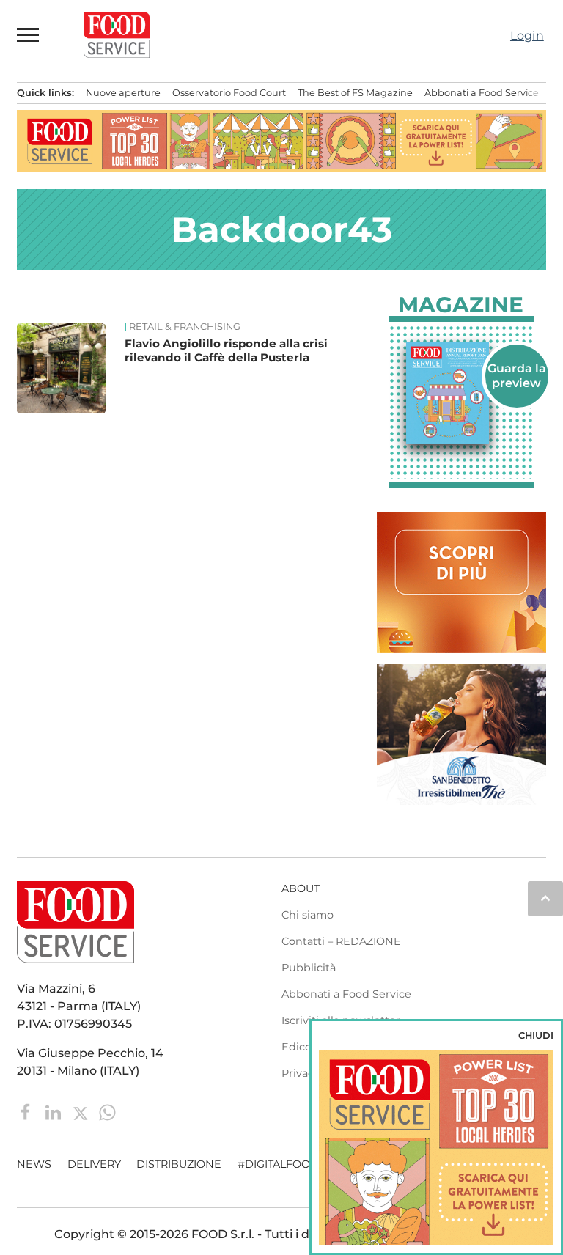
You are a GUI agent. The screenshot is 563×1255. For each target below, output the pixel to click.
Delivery (94, 1164)
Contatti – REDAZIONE (341, 941)
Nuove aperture (123, 92)
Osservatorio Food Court (229, 92)
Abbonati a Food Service (481, 92)
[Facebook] (27, 1112)
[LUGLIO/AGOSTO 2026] (461, 393)
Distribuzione (178, 1164)
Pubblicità (309, 967)
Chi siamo (308, 914)
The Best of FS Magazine (355, 92)
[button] (28, 34)
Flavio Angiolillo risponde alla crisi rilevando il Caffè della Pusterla (226, 350)
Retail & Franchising (184, 327)
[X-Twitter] (81, 1112)
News (34, 1164)
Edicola (301, 1046)
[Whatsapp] (107, 1112)
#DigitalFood (278, 1164)
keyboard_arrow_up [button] (545, 898)
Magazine (460, 305)
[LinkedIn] (54, 1112)
